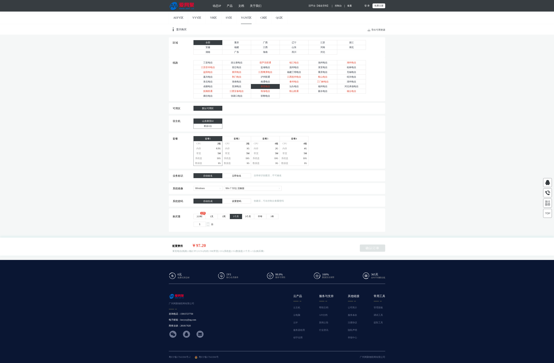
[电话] (547, 192)
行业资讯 (323, 330)
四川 (294, 52)
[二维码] (547, 203)
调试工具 (378, 315)
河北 (322, 52)
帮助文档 (323, 307)
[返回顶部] (547, 213)
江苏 (322, 42)
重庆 (236, 42)
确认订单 (372, 248)
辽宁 (294, 42)
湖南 (208, 52)
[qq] (547, 182)
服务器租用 (299, 330)
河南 (322, 47)
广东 (236, 52)
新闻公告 (323, 322)
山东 (294, 47)
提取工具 (378, 322)
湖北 (351, 47)
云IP (295, 322)
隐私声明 (352, 330)
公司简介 (352, 307)
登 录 (367, 5)
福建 (236, 47)
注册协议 (352, 322)
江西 (265, 47)
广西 (265, 42)
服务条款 (352, 315)
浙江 (351, 42)
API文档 (323, 315)
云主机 (296, 307)
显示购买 (181, 29)
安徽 (208, 47)
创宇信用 (298, 337)
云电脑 (296, 315)
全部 (208, 42)
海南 (265, 52)
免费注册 (378, 5)
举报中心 (352, 337)
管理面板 (378, 307)
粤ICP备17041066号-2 (179, 357)
